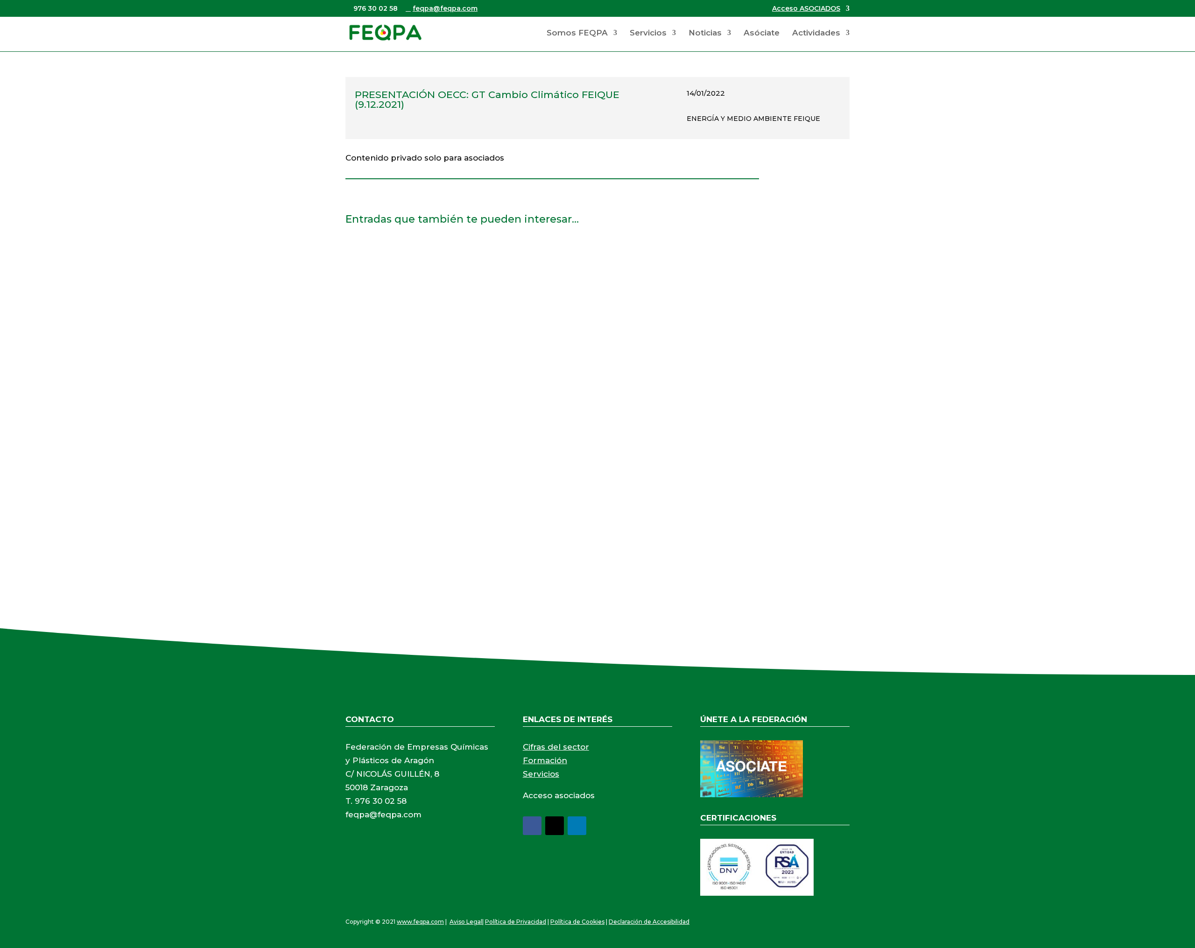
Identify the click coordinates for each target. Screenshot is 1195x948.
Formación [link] (545, 760)
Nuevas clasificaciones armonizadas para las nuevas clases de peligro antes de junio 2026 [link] (539, 363)
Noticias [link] (705, 33)
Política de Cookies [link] (577, 921)
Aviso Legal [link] (466, 921)
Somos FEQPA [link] (577, 33)
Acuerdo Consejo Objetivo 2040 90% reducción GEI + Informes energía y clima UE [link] (522, 468)
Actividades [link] (816, 33)
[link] (385, 32)
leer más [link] (371, 304)
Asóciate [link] (762, 33)
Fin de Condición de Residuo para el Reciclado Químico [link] (468, 257)
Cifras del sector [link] (556, 746)
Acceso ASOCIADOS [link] (806, 9)
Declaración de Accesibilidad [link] (649, 921)
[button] (532, 825)
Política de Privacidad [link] (515, 921)
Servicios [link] (648, 33)
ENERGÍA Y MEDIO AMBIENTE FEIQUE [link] (753, 118)
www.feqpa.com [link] (420, 921)
